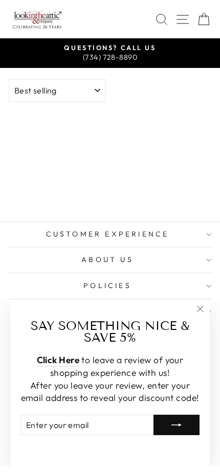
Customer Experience (107, 234)
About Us (107, 259)
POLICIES (107, 285)
